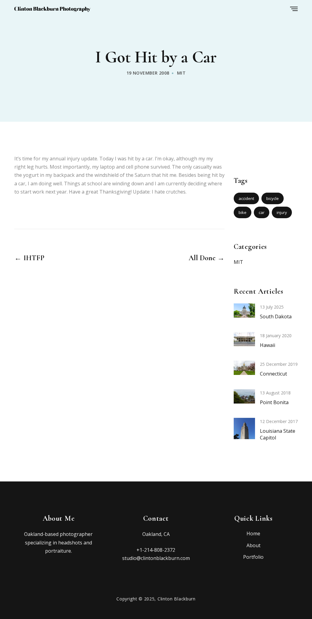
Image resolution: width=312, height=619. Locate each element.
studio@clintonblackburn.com (156, 558)
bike (242, 212)
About (253, 545)
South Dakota (276, 316)
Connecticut (273, 373)
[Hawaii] (244, 338)
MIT (181, 73)
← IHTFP (29, 258)
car (261, 212)
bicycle (272, 198)
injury (282, 212)
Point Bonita (274, 402)
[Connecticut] (244, 367)
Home (253, 533)
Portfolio (253, 557)
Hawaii (267, 345)
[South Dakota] (244, 310)
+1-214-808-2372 (155, 550)
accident (246, 198)
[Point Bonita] (244, 396)
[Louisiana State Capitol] (244, 433)
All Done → (207, 258)
